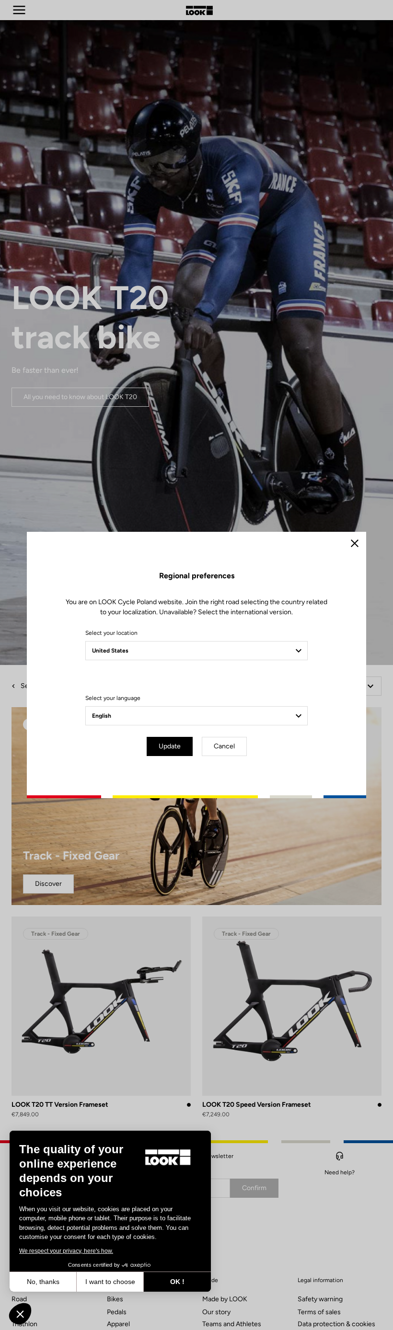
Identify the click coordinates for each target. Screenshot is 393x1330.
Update (170, 746)
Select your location (111, 633)
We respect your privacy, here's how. (66, 1251)
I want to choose (110, 1281)
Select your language (112, 698)
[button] (20, 1313)
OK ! (177, 1281)
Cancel (224, 746)
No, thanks (43, 1281)
